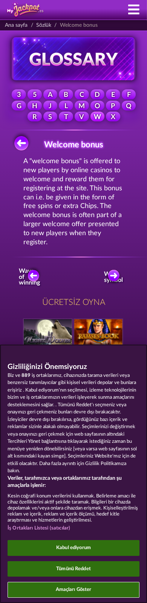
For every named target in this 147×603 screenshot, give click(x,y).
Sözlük (43, 25)
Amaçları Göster (74, 589)
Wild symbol (114, 277)
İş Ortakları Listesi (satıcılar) (39, 528)
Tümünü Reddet (73, 568)
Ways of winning (30, 277)
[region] (73, 473)
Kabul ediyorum (73, 547)
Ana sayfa (16, 25)
